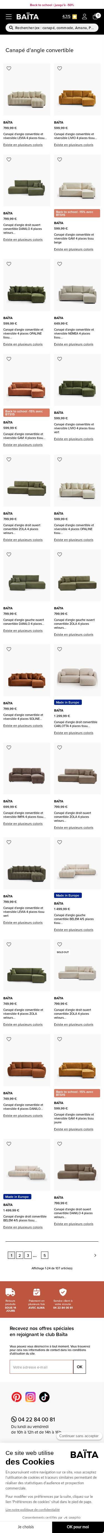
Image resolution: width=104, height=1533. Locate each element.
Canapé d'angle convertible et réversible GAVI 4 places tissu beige (74, 238)
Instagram (30, 1397)
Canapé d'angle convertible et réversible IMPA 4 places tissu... (24, 815)
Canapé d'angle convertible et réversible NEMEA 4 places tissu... (74, 333)
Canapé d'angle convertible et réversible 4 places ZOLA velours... (23, 1014)
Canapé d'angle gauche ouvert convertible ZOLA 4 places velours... (74, 624)
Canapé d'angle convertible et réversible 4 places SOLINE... (23, 717)
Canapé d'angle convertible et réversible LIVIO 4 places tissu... (75, 136)
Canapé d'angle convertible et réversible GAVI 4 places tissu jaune (74, 1118)
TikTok (44, 1397)
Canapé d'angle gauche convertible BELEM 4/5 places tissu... (74, 919)
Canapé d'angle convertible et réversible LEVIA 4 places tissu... (25, 136)
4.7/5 (66, 16)
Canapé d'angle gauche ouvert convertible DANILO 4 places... (23, 622)
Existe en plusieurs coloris (23, 144)
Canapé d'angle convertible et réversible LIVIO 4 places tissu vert (74, 428)
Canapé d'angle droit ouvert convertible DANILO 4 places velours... (22, 229)
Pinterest (16, 1397)
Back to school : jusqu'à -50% (52, 4)
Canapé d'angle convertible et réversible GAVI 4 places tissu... (24, 436)
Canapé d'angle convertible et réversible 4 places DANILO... (23, 1107)
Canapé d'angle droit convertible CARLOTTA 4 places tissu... (75, 724)
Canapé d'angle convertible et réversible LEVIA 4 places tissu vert (23, 912)
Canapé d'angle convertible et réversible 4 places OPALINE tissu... (23, 333)
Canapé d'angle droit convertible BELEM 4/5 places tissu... (25, 1218)
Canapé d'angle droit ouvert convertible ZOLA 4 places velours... (21, 529)
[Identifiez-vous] (84, 17)
